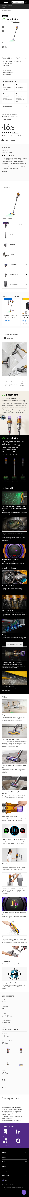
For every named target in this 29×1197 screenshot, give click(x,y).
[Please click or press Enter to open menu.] (2, 2)
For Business (5, 1161)
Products (4, 1152)
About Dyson (5, 1171)
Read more (4, 171)
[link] (8, 140)
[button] (14, 225)
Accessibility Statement (6, 1189)
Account (4, 1157)
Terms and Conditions (6, 1187)
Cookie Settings (18, 1184)
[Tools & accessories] (14, 358)
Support (4, 1166)
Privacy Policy (4, 1184)
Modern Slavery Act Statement (17, 1187)
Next (26, 312)
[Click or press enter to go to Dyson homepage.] (6, 2)
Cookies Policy (11, 1184)
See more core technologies (14, 644)
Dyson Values (5, 1175)
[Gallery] (3, 31)
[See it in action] (3, 27)
